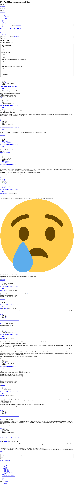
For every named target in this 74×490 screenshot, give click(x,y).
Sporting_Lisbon (3, 120)
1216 (5, 157)
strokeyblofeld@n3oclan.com (5, 152)
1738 (5, 317)
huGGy (1, 314)
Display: (2, 455)
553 (5, 102)
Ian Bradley (6, 481)
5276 (5, 123)
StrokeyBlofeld (2, 135)
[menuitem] (7, 15)
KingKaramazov (6, 167)
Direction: (16, 455)
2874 (5, 183)
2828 (5, 137)
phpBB (5, 483)
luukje (1, 99)
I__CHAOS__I (2, 79)
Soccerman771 (2, 180)
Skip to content (2, 6)
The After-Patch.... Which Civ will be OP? (11, 29)
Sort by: (9, 455)
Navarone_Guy (2, 299)
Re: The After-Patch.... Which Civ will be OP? (9, 105)
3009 (5, 82)
